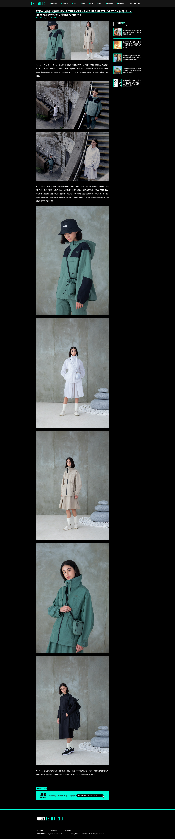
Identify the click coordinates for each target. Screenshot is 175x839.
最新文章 (53, 4)
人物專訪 (64, 4)
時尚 (83, 4)
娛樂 (99, 4)
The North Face (41, 788)
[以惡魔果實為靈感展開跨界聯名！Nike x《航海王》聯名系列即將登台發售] (117, 32)
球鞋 (74, 4)
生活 (91, 4)
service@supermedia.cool (53, 834)
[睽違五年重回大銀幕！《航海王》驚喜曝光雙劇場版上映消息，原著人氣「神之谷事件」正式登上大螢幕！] (117, 83)
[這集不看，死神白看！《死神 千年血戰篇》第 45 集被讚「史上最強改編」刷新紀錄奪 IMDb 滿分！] (117, 45)
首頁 (37, 18)
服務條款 (54, 830)
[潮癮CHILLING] (38, 3)
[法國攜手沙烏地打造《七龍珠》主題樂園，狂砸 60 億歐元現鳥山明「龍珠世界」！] (117, 70)
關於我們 (40, 830)
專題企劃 (120, 4)
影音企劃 (109, 4)
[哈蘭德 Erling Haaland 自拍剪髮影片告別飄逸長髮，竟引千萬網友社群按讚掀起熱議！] (117, 58)
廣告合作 (68, 830)
